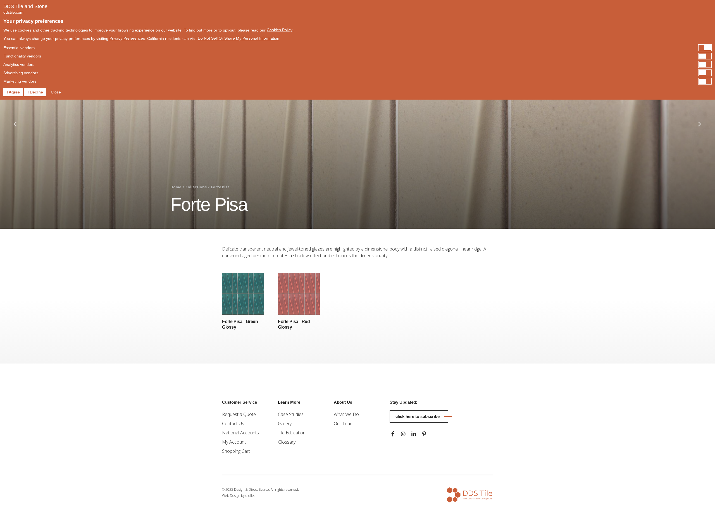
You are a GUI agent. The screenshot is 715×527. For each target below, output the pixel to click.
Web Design (231, 495)
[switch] (357, 47)
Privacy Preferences (127, 38)
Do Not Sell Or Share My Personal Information (238, 38)
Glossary (286, 442)
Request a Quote (239, 414)
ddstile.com (13, 12)
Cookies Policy (279, 30)
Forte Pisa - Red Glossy (294, 324)
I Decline (35, 92)
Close (56, 92)
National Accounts (240, 433)
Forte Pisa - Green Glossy (240, 324)
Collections (196, 186)
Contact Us (233, 423)
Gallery (285, 423)
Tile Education (292, 433)
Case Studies (291, 414)
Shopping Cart (236, 451)
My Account (234, 442)
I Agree (13, 92)
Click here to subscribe (417, 416)
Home (175, 186)
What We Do (346, 414)
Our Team (344, 423)
